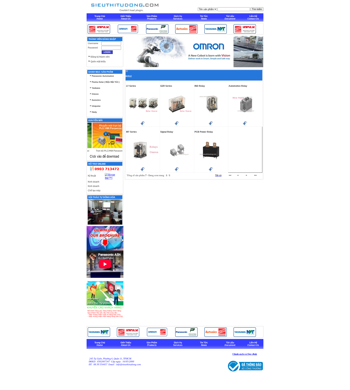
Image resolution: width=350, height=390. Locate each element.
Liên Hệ (253, 16)
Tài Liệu (230, 16)
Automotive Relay (238, 86)
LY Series (131, 86)
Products (152, 18)
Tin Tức (204, 16)
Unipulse (95, 106)
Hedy (94, 112)
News (204, 18)
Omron (95, 94)
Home (100, 18)
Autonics (96, 100)
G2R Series (166, 86)
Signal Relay (166, 132)
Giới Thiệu (125, 16)
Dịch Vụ (178, 16)
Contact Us (253, 18)
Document (230, 18)
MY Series (131, 132)
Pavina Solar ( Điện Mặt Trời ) (105, 82)
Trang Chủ (99, 16)
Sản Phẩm (152, 16)
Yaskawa (95, 88)
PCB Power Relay (204, 132)
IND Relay (200, 86)
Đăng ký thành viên (100, 57)
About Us (126, 18)
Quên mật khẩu (98, 61)
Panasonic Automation (102, 76)
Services (177, 18)
